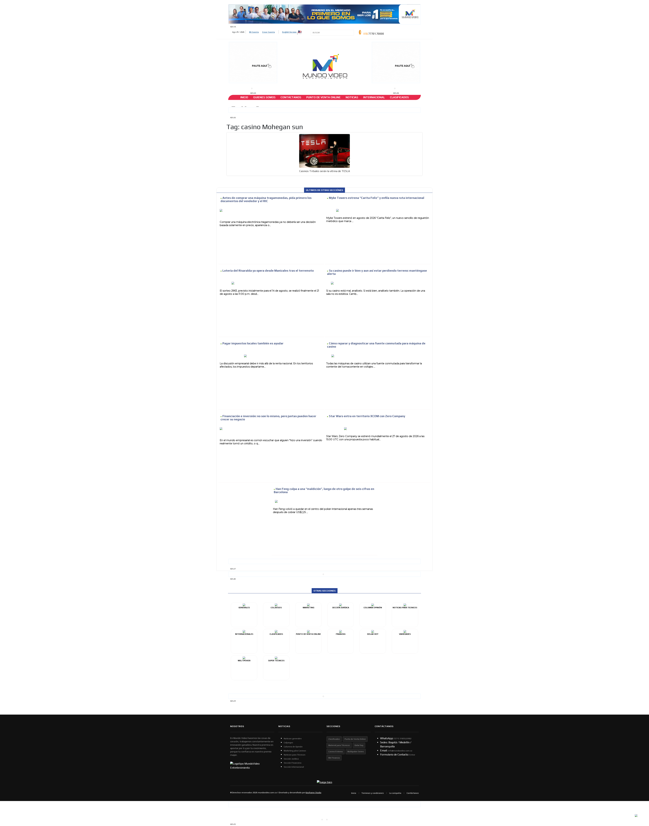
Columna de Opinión (293, 746)
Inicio (244, 97)
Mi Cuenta (254, 32)
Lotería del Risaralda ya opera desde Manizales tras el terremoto (268, 270)
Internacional (374, 97)
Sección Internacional (294, 767)
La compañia (395, 793)
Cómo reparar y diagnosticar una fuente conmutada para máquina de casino (376, 345)
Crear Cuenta (268, 32)
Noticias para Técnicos (294, 755)
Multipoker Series (355, 751)
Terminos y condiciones (373, 793)
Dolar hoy (359, 745)
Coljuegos (288, 742)
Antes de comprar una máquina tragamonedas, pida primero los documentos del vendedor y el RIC (266, 199)
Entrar (412, 755)
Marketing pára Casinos (295, 751)
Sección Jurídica (291, 759)
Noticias (352, 97)
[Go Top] (640, 797)
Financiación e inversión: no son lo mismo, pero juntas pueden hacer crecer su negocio (268, 417)
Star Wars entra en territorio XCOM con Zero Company (367, 416)
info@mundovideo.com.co (400, 751)
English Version (289, 32)
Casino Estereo (335, 751)
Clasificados (399, 97)
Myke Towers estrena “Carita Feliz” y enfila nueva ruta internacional (376, 198)
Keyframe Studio (313, 792)
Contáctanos (291, 97)
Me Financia (334, 758)
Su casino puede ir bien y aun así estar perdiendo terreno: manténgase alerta (377, 272)
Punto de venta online (323, 97)
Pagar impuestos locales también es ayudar (252, 343)
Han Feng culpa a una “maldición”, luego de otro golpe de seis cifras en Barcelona (324, 490)
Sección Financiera (292, 763)
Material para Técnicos (339, 745)
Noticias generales (293, 738)
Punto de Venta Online (355, 739)
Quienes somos (264, 97)
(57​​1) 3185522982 (402, 738)
